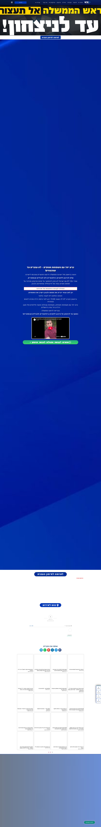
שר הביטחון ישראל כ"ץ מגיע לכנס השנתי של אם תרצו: (60, 747)
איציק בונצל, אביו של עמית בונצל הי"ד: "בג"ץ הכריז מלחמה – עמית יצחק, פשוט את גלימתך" (76, 689)
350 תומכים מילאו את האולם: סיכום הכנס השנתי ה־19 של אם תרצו (60, 728)
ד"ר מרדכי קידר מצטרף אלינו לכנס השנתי (77, 747)
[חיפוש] (98, 687)
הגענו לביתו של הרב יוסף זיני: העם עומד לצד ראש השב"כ (25, 709)
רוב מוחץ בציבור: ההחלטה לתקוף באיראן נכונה (60, 709)
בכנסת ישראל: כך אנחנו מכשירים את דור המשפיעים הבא (26, 728)
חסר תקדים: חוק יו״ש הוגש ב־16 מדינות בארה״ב (42, 728)
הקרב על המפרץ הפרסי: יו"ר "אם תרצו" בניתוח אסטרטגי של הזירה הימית (25, 689)
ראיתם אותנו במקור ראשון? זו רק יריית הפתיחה (25, 670)
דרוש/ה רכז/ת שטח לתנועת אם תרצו (76, 669)
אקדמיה (69, 2)
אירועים (59, 2)
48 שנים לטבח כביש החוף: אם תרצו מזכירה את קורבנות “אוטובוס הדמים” (76, 709)
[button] (59, 650)
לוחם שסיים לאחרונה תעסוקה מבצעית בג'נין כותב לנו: (59, 689)
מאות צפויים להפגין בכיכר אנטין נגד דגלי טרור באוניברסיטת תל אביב (60, 670)
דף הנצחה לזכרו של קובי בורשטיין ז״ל (42, 747)
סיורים (64, 2)
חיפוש (98, 688)
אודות (81, 2)
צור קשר (45, 2)
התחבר (30, 625)
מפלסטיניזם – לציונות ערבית (44, 688)
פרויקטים (52, 2)
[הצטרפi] (98, 691)
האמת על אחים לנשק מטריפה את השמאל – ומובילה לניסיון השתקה (26, 747)
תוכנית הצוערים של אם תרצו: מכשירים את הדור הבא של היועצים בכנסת (42, 670)
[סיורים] (98, 695)
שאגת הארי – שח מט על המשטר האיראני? (43, 709)
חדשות (75, 2)
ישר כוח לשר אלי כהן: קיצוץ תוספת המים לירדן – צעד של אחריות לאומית (76, 728)
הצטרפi (98, 693)
